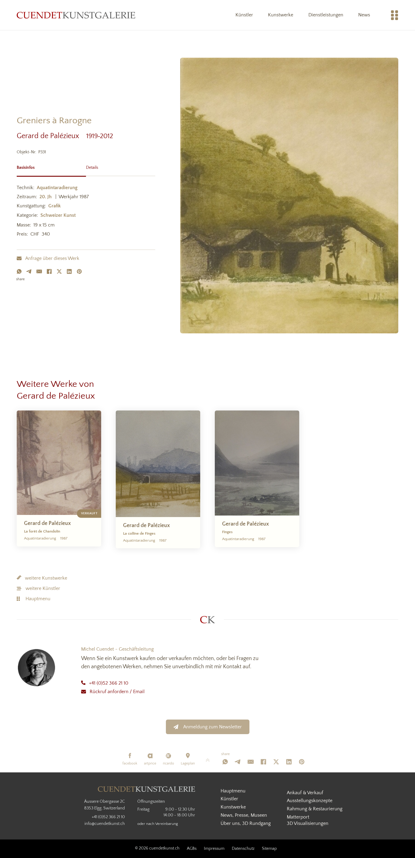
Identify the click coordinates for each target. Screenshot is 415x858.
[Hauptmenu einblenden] (394, 15)
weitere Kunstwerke (46, 578)
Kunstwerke (280, 15)
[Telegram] (29, 271)
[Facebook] (49, 271)
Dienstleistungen (325, 15)
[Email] (39, 271)
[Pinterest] (79, 271)
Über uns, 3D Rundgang (246, 823)
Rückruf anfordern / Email (117, 691)
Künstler (244, 15)
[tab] (51, 166)
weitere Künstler (43, 588)
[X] (59, 271)
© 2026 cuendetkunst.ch (157, 848)
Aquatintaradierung (57, 187)
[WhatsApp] (19, 271)
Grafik (54, 206)
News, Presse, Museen (244, 815)
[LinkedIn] (69, 271)
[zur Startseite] (76, 15)
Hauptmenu (38, 598)
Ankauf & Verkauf (305, 792)
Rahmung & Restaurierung (314, 809)
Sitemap (269, 848)
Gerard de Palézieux (51, 136)
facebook (129, 763)
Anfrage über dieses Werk (52, 258)
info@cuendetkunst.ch (104, 823)
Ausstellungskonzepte (309, 800)
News (364, 15)
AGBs (192, 848)
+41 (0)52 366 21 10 (108, 683)
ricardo (168, 763)
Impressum (214, 848)
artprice (150, 763)
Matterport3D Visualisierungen (307, 820)
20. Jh (45, 196)
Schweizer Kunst (58, 215)
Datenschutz (243, 848)
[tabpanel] (86, 212)
